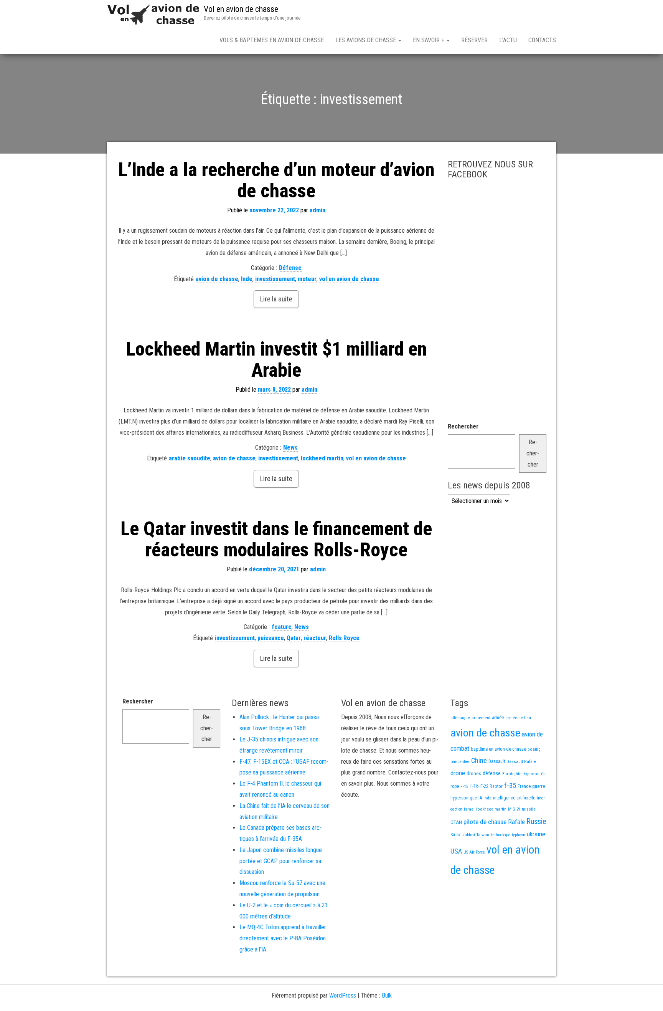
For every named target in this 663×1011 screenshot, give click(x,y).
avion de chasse (217, 279)
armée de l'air (518, 717)
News (290, 447)
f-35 (510, 785)
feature (282, 626)
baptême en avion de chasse (498, 749)
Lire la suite (276, 299)
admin (317, 210)
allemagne (460, 717)
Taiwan (483, 834)
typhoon (518, 834)
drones (474, 773)
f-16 (474, 786)
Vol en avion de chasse (241, 9)
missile (529, 809)
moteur (307, 279)
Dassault (496, 761)
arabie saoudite (189, 458)
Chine (479, 760)
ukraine (536, 834)
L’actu (508, 40)
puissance (270, 638)
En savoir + (429, 40)
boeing (534, 749)
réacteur (314, 638)
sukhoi (468, 834)
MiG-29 (514, 809)
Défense (290, 267)
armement (481, 717)
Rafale (516, 822)
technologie (500, 834)
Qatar (294, 638)
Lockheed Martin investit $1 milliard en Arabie (276, 359)
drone (457, 773)
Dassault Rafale (521, 761)
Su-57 (455, 834)
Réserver (474, 40)
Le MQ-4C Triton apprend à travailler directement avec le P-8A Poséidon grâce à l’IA (282, 938)
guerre (538, 786)
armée (498, 717)
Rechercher (463, 426)
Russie (536, 821)
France (524, 786)
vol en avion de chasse (349, 279)
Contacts (542, 40)
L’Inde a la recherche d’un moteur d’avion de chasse (276, 180)
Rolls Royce (344, 638)
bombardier (460, 761)
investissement (275, 279)
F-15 (464, 786)
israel (469, 809)
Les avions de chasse (366, 40)
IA (480, 798)
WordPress (342, 995)
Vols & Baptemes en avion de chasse (271, 40)
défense (492, 773)
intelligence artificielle (514, 798)
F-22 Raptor (491, 786)
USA (456, 851)
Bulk (387, 995)
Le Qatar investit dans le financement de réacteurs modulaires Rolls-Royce (276, 539)
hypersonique (463, 798)
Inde (246, 279)
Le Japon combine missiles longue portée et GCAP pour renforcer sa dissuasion (280, 861)
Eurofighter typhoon (520, 773)
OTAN (456, 822)
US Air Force (474, 852)
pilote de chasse (484, 822)
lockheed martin (322, 458)
